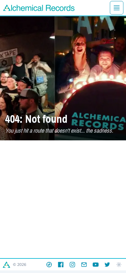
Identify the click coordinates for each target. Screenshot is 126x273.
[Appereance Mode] (118, 264)
